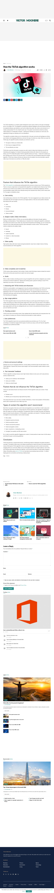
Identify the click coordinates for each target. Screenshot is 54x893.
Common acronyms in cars (12, 635)
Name (4, 568)
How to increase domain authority (27, 520)
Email (4, 574)
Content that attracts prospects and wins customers (38, 333)
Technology (9, 63)
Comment (5, 551)
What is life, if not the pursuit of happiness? (13, 703)
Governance (22, 864)
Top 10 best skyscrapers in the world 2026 (14, 787)
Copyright (30, 884)
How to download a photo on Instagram (42, 538)
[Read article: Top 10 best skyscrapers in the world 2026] (27, 773)
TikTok (7, 455)
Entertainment (6, 866)
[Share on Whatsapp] (14, 100)
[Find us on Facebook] (3, 874)
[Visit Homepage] (27, 20)
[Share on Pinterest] (12, 100)
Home (4, 63)
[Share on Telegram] (16, 100)
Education (5, 864)
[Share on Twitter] (7, 100)
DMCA (35, 884)
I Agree (28, 891)
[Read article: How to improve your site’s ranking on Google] (10, 530)
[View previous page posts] (26, 337)
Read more (7, 710)
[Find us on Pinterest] (13, 874)
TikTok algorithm (9, 185)
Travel (5, 784)
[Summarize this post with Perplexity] (21, 100)
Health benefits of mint (9, 798)
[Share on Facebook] (4, 100)
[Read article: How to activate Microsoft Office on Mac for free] (27, 612)
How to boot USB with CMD (9, 333)
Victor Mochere (10, 70)
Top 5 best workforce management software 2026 (26, 538)
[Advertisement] (27, 9)
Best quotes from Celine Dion (12, 643)
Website (30, 574)
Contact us (10, 886)
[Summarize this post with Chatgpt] (19, 100)
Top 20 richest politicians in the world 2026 (15, 639)
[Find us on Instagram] (8, 874)
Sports (37, 863)
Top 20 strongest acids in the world (16, 719)
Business (5, 863)
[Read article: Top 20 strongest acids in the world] (6, 721)
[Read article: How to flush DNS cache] (6, 731)
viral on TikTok (18, 451)
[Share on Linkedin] (9, 100)
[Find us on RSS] (18, 874)
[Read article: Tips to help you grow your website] (10, 513)
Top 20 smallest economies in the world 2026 (16, 647)
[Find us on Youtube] (15, 874)
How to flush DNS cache (34, 331)
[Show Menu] (4, 20)
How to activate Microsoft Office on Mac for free (13, 630)
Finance (21, 863)
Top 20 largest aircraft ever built (37, 798)
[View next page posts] (28, 337)
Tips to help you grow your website (9, 520)
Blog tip (4, 886)
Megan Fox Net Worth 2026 (36, 800)
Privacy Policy (23, 585)
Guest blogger (41, 884)
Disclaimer (11, 884)
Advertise (5, 884)
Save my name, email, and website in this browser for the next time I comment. (22, 580)
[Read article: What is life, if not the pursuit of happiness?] (27, 689)
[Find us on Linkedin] (10, 874)
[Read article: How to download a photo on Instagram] (43, 530)
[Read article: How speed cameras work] (6, 716)
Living (5, 699)
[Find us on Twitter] (6, 874)
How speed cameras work (9, 331)
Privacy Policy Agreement (9, 583)
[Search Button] (50, 20)
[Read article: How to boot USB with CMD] (6, 726)
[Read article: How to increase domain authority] (27, 513)
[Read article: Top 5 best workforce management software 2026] (27, 530)
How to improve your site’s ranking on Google (9, 538)
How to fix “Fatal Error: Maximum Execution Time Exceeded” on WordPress (43, 521)
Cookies (17, 884)
